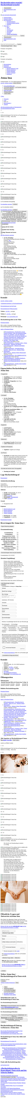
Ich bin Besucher (11, 1033)
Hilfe (5, 11)
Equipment (3, 424)
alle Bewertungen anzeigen (7, 235)
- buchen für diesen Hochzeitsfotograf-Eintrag (14, 1020)
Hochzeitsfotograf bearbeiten (17, 1089)
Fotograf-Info (4, 374)
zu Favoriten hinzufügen (9, 990)
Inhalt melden (7, 93)
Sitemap (24, 1082)
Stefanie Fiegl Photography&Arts (12, 361)
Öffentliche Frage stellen (10, 994)
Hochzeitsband (12, 627)
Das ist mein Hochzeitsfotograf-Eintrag (11, 1031)
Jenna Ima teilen (8, 90)
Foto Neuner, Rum (8, 341)
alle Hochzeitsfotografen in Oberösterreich (11, 107)
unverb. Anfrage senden (7, 83)
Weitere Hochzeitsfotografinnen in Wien (14, 1049)
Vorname (4, 602)
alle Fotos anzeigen (21, 221)
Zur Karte (6, 671)
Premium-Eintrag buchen (13, 23)
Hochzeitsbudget (6, 617)
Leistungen (3, 395)
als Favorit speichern (9, 87)
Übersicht (6, 99)
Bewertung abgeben (8, 89)
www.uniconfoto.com (9, 86)
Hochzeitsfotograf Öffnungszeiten (9, 308)
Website (4, 588)
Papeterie (20, 629)
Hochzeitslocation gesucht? (11, 3)
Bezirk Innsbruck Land (9, 509)
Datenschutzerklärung (9, 652)
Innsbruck (9, 495)
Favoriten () (8, 1041)
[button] (14, 152)
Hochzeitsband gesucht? (10, 5)
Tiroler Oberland (8, 511)
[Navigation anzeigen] (1, 984)
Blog (8, 27)
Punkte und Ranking (12, 34)
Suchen (22, 35)
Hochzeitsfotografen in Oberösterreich (11, 1050)
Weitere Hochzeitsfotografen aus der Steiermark (13, 1052)
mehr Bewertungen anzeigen (7, 583)
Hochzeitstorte (12, 629)
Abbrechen (17, 957)
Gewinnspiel (10, 30)
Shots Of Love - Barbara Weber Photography (15, 352)
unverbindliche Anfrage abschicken (10, 655)
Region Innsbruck (8, 510)
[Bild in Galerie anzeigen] (14, 215)
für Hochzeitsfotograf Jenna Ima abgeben (13, 1005)
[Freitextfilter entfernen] (16, 44)
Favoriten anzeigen (9, 993)
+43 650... (7, 311)
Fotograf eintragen (8, 19)
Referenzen (3, 439)
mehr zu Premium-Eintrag (7, 329)
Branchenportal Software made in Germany (11, 1093)
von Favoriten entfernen (20, 87)
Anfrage (6, 104)
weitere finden (9, 1007)
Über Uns (6, 26)
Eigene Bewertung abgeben (7, 526)
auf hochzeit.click (5, 1065)
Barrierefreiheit (7, 8)
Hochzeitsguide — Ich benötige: (10, 624)
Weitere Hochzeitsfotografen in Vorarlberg (15, 1058)
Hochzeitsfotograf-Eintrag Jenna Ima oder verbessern (14, 1015)
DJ (18, 627)
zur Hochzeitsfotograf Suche (8, 108)
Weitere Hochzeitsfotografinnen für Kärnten (13, 1057)
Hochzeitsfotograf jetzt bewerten (11, 552)
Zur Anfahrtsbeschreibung (10, 672)
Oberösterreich (14, 497)
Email (3, 611)
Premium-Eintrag (11, 21)
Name (3, 939)
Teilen (5, 987)
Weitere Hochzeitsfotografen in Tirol (16, 1055)
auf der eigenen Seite (12, 1017)
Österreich (9, 498)
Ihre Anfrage (5, 594)
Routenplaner (4, 478)
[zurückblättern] (1, 110)
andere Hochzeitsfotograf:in (11, 625)
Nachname (4, 605)
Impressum (3, 1088)
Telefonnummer (6, 614)
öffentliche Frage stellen (7, 933)
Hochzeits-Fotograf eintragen (14, 1078)
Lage (5, 100)
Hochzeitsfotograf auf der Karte (8, 306)
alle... (10, 240)
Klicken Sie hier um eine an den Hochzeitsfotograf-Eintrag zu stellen (13, 927)
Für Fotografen (7, 20)
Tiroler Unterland (8, 513)
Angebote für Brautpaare (6, 446)
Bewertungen (7, 103)
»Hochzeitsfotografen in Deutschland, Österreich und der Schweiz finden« (14, 1070)
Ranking (9, 24)
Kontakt (9, 32)
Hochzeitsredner (13, 630)
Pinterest (8, 1085)
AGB (18, 951)
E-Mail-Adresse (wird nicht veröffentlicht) (12, 942)
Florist (5, 629)
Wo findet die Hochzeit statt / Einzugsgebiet (11, 468)
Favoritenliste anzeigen (6, 204)
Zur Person (3, 452)
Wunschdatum (5, 608)
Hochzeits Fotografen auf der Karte (9, 1075)
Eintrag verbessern (8, 92)
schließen (15, 204)
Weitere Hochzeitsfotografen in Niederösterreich (14, 1048)
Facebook (3, 1085)
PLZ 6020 (13, 494)
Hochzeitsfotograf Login (10, 9)
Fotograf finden (7, 17)
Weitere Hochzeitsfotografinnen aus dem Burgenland (13, 1054)
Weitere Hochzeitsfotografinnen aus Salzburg (14, 1051)
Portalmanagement (5, 1089)
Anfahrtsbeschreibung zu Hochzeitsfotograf (11, 303)
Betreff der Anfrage (6, 591)
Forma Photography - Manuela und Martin (14, 345)
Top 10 (8, 28)
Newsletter (9, 31)
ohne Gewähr (7, 740)
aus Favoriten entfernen (9, 991)
